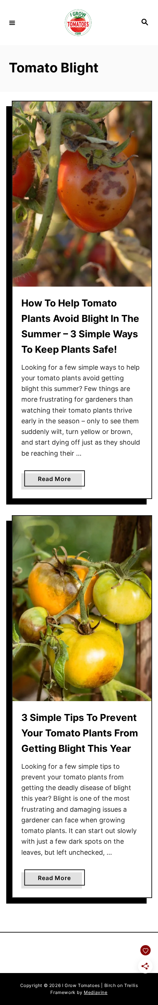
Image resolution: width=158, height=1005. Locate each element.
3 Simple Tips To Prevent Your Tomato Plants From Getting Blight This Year (79, 733)
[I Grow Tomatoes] (78, 22)
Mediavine (95, 992)
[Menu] (12, 22)
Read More (61, 481)
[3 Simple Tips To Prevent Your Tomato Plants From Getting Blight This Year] (81, 608)
